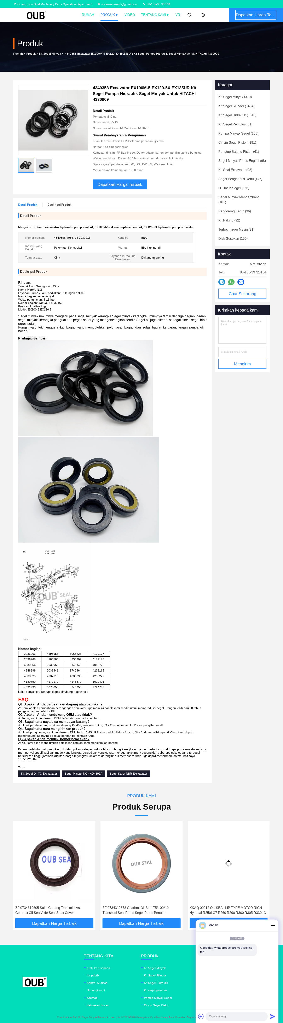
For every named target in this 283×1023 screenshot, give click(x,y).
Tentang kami (153, 15)
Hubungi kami (96, 990)
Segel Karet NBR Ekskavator (128, 773)
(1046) (237, 115)
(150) (233, 238)
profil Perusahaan (98, 968)
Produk (107, 15)
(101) (239, 199)
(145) (240, 179)
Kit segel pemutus (155, 990)
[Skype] (221, 282)
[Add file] (201, 1016)
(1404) (236, 106)
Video (130, 15)
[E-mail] (240, 282)
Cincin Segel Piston (156, 1005)
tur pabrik (93, 975)
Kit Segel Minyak (50, 53)
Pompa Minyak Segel (158, 997)
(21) (236, 229)
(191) (237, 142)
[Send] (272, 1016)
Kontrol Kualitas (97, 982)
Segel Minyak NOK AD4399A (83, 773)
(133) (238, 133)
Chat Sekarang (242, 293)
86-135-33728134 (158, 4)
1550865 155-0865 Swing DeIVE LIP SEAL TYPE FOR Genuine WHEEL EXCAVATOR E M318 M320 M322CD (227, 910)
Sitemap (92, 997)
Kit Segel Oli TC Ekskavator (39, 773)
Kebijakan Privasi (98, 1005)
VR (177, 15)
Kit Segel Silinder (155, 975)
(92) (235, 170)
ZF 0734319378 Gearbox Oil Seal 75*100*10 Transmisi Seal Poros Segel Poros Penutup (48, 910)
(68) (242, 160)
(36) (234, 211)
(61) (238, 151)
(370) (235, 97)
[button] (20, 871)
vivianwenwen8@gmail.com (119, 4)
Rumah (88, 15)
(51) (235, 124)
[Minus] (272, 925)
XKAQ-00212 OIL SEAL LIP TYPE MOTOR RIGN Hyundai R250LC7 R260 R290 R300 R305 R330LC (141, 910)
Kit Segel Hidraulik (156, 982)
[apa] (231, 282)
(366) (233, 188)
